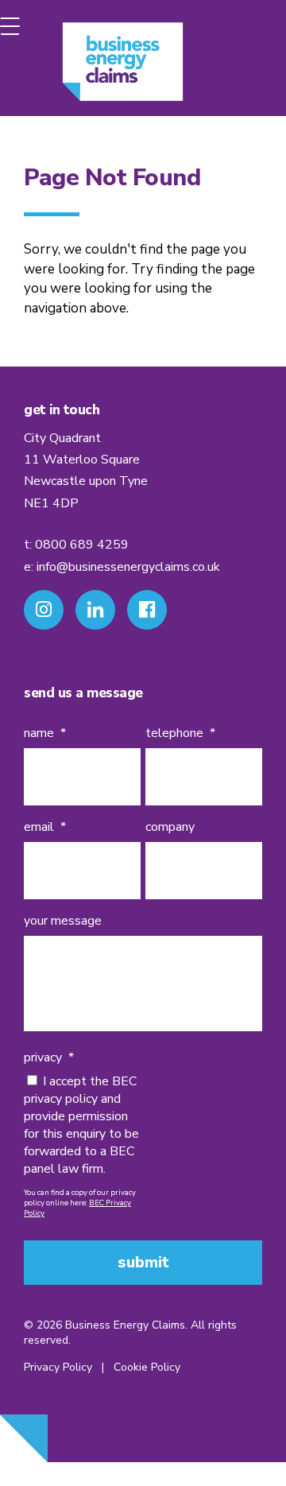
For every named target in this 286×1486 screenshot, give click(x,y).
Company (170, 827)
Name (45, 733)
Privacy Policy (58, 1367)
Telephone (180, 733)
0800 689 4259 (82, 544)
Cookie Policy (147, 1367)
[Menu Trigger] (10, 26)
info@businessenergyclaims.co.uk (128, 567)
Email (45, 827)
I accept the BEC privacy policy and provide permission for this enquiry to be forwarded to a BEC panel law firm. (81, 1125)
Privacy (49, 1058)
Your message (63, 921)
